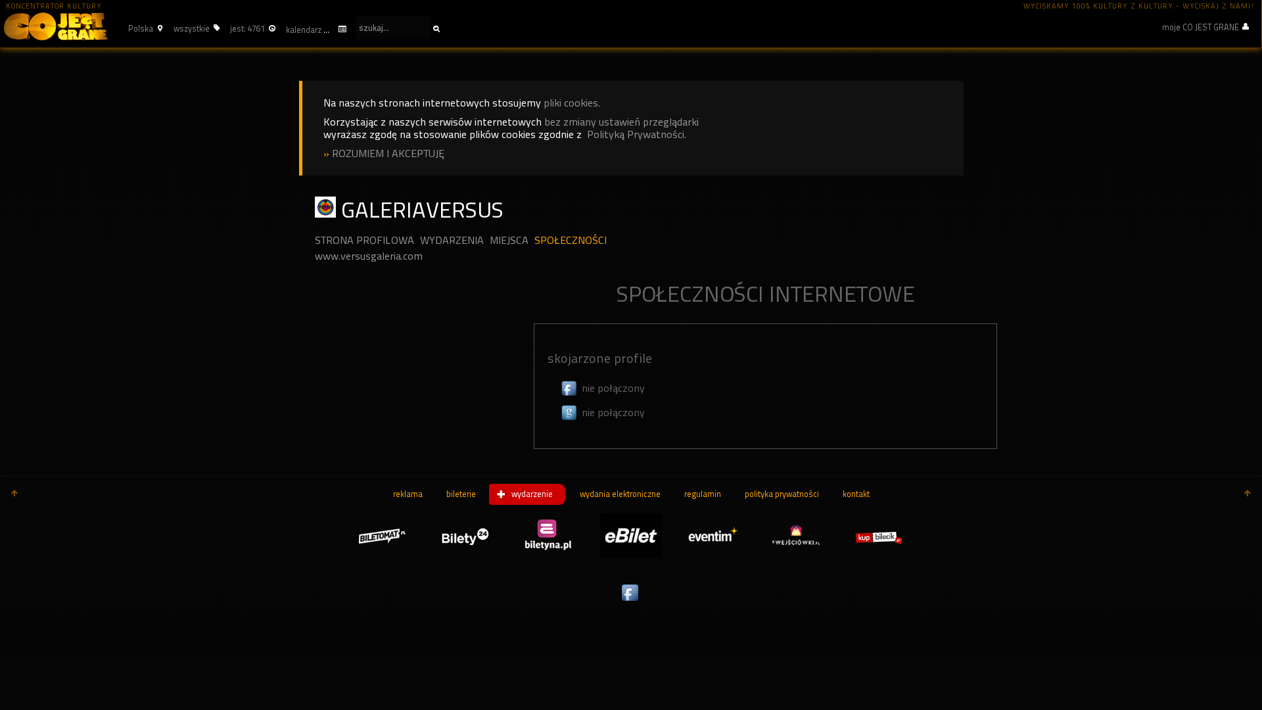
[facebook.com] (570, 388)
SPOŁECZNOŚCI (570, 240)
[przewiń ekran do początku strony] (14, 494)
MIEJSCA (509, 240)
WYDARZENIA (452, 240)
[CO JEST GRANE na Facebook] (631, 601)
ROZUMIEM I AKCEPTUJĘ (388, 153)
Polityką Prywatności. (636, 134)
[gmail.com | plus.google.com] (570, 412)
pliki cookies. (572, 103)
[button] (143, 28)
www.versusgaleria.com (369, 256)
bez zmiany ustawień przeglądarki (621, 122)
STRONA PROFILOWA (364, 240)
